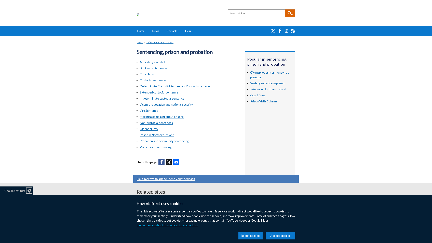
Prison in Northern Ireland (157, 135)
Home (140, 30)
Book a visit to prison (153, 68)
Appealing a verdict (152, 62)
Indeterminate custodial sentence (162, 98)
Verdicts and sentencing (156, 147)
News (155, 30)
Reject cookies (250, 235)
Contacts (172, 30)
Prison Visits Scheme (263, 101)
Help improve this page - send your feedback (166, 179)
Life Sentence (149, 110)
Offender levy (149, 129)
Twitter (273, 31)
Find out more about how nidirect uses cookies (167, 225)
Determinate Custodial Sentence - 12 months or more (175, 86)
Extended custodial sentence (159, 92)
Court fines (147, 74)
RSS (293, 31)
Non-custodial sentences (156, 123)
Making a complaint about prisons (162, 116)
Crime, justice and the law (159, 41)
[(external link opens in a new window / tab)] (161, 162)
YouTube (286, 31)
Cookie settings (14, 191)
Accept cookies (280, 235)
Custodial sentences (153, 80)
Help (188, 30)
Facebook (279, 31)
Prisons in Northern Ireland (268, 89)
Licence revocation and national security (166, 104)
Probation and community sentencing (164, 141)
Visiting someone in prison (267, 83)
